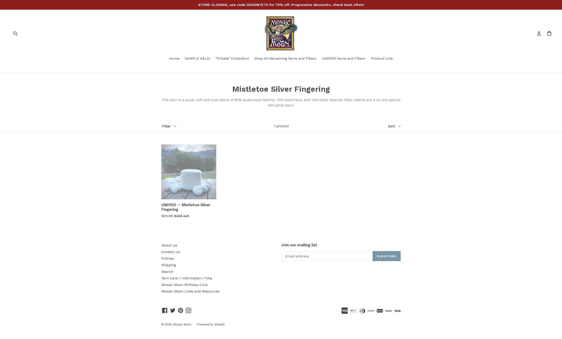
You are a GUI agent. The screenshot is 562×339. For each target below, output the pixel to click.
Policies (167, 258)
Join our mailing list (299, 245)
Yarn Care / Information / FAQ (186, 278)
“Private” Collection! (232, 58)
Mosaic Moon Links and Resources (190, 291)
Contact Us (170, 252)
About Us (169, 245)
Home (174, 58)
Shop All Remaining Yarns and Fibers (285, 58)
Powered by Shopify (211, 324)
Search (167, 271)
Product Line (382, 58)
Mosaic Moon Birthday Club (184, 285)
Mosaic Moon (182, 324)
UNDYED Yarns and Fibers (343, 58)
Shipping (168, 265)
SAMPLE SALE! (197, 58)
